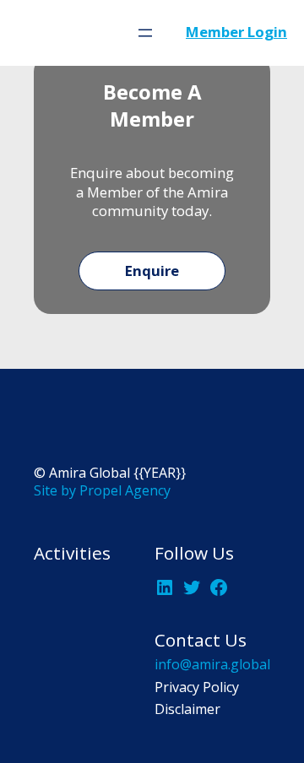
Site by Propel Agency (102, 490)
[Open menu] (145, 33)
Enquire (152, 270)
